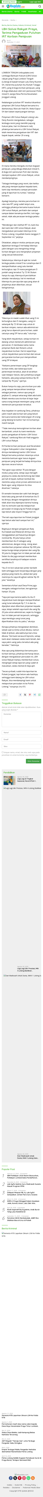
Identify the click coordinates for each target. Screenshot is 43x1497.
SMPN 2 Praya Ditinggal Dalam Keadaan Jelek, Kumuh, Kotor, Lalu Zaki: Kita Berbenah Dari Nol (23, 1202)
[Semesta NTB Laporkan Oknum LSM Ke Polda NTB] (21, 1321)
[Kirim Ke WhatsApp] (39, 695)
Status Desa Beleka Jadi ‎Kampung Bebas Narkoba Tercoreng (18, 1433)
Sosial (34, 25)
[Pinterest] (20, 1478)
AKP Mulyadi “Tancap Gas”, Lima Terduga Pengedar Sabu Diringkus (18, 1442)
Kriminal (27, 25)
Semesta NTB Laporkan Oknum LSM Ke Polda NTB (20, 1416)
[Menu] (3, 6)
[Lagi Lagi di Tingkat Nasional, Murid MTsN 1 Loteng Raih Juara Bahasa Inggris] (10, 780)
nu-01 (9, 40)
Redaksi (6, 1488)
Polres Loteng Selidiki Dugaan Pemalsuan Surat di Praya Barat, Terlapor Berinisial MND (21, 1459)
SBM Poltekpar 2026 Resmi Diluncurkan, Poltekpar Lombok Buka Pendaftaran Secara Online (23, 1177)
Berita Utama (12, 25)
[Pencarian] (39, 6)
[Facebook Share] (20, 695)
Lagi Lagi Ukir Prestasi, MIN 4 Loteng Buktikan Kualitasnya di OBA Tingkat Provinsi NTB (28, 969)
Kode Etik (18, 1485)
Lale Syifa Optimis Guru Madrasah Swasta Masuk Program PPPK (24, 1185)
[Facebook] (11, 1478)
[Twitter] (15, 1478)
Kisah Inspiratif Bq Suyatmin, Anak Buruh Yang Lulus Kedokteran (23, 1211)
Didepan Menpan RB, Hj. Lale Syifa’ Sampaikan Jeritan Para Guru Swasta (22, 1193)
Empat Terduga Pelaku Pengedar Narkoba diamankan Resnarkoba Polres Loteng (19, 1450)
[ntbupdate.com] (15, 6)
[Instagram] (24, 1478)
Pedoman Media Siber (31, 1488)
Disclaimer (16, 1488)
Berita (4, 25)
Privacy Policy (30, 1485)
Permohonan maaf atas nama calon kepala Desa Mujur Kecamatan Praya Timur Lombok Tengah (20, 1425)
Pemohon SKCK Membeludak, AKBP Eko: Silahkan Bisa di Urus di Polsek (23, 1219)
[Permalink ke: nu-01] (4, 41)
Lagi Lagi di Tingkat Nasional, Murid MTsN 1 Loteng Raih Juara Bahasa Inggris (28, 780)
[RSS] (33, 1478)
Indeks (9, 1485)
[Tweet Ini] (25, 695)
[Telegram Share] (34, 695)
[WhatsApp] (28, 1478)
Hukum (21, 25)
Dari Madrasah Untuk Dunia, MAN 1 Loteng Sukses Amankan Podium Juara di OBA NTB (28, 1157)
